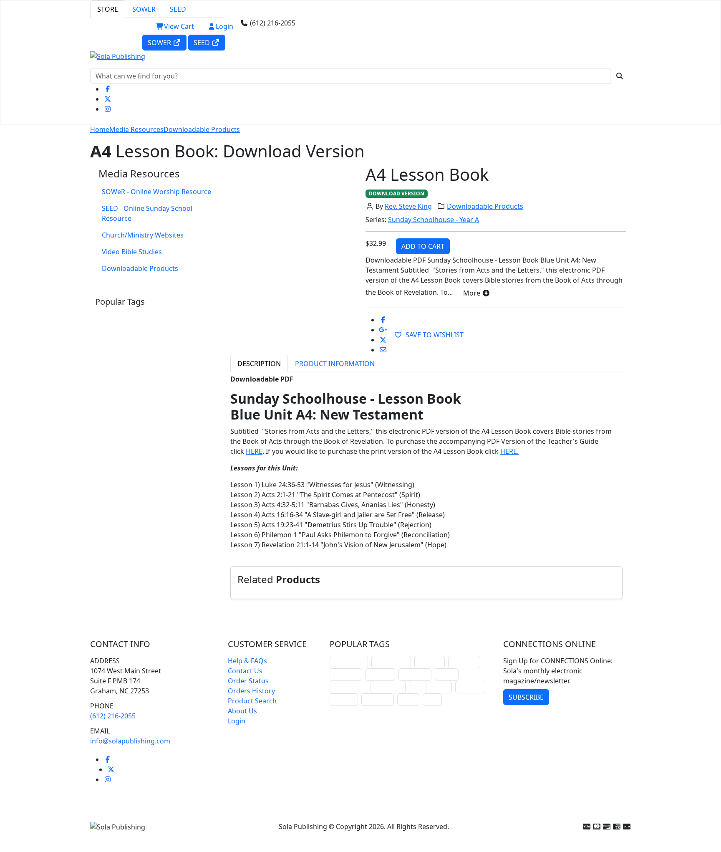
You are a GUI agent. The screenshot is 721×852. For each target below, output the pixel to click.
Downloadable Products (202, 129)
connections (348, 686)
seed (432, 699)
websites (380, 674)
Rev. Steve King (408, 206)
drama (447, 674)
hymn (441, 686)
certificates (388, 686)
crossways (377, 699)
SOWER (144, 9)
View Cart (179, 26)
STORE (107, 9)
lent (418, 686)
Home (99, 129)
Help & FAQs (247, 660)
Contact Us (245, 670)
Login (224, 26)
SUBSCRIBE (526, 697)
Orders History (251, 690)
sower (408, 699)
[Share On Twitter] (383, 339)
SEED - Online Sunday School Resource (147, 213)
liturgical (429, 661)
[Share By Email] (383, 349)
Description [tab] (259, 363)
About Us (242, 710)
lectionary (345, 674)
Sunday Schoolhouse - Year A (433, 219)
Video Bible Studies (132, 251)
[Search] (619, 76)
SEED (178, 9)
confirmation (391, 661)
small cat (470, 686)
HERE (254, 451)
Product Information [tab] (335, 363)
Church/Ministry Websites (143, 235)
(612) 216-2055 (113, 716)
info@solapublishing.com (130, 741)
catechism (415, 674)
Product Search (252, 700)
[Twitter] (107, 99)
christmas (464, 661)
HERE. (509, 451)
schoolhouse (348, 661)
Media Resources (136, 129)
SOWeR (160, 42)
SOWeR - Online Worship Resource (156, 191)
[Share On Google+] (383, 329)
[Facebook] (107, 89)
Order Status (248, 680)
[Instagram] (107, 109)
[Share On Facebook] (383, 319)
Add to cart (422, 246)
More (472, 293)
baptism (343, 699)
